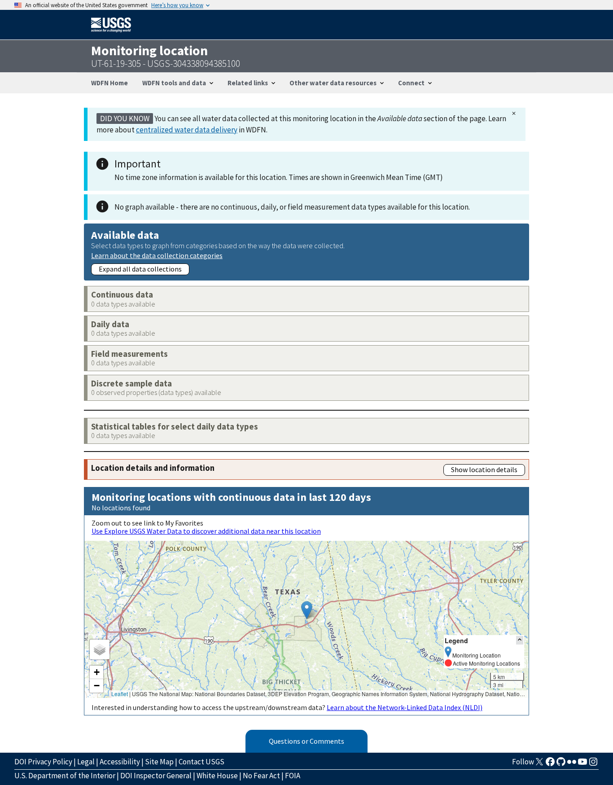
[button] (306, 610)
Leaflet (119, 693)
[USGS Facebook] (550, 764)
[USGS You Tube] (582, 764)
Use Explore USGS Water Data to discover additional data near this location (206, 530)
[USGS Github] (561, 764)
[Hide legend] (519, 640)
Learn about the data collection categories (157, 255)
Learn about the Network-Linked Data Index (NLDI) (404, 707)
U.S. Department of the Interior (64, 776)
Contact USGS (201, 762)
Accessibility (120, 762)
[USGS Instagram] (593, 764)
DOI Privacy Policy (43, 762)
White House (217, 776)
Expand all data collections (140, 268)
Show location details (484, 469)
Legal (86, 762)
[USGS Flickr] (571, 764)
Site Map (159, 762)
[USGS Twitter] (539, 764)
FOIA (292, 776)
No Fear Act (261, 776)
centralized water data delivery (186, 130)
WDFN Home (109, 83)
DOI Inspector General (156, 776)
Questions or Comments (306, 741)
